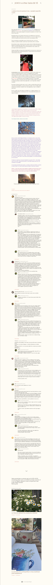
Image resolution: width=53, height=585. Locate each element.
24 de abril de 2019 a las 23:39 (21, 414)
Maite (16, 414)
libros (25, 190)
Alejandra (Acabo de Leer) (19, 291)
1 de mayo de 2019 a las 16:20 (24, 400)
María (19, 230)
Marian (16, 195)
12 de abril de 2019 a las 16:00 (24, 319)
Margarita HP (17, 261)
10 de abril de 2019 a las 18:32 (21, 303)
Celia (15, 303)
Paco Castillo (17, 358)
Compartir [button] (13, 575)
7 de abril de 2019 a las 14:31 (24, 261)
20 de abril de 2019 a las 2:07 (21, 383)
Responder (17, 259)
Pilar (15, 383)
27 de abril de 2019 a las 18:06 (21, 437)
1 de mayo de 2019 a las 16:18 (24, 368)
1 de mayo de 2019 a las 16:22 (24, 425)
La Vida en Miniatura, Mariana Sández (24, 513)
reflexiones (28, 190)
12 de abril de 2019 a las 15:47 (24, 272)
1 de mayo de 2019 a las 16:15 (24, 349)
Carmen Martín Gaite (18, 190)
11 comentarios (18, 575)
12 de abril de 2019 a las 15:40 (24, 230)
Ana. (15, 437)
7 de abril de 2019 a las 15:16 (28, 291)
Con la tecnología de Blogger (27, 581)
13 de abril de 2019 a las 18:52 (24, 358)
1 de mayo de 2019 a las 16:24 (24, 448)
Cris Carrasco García (21, 213)
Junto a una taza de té (26, 3)
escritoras (22, 190)
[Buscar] (40, 3)
